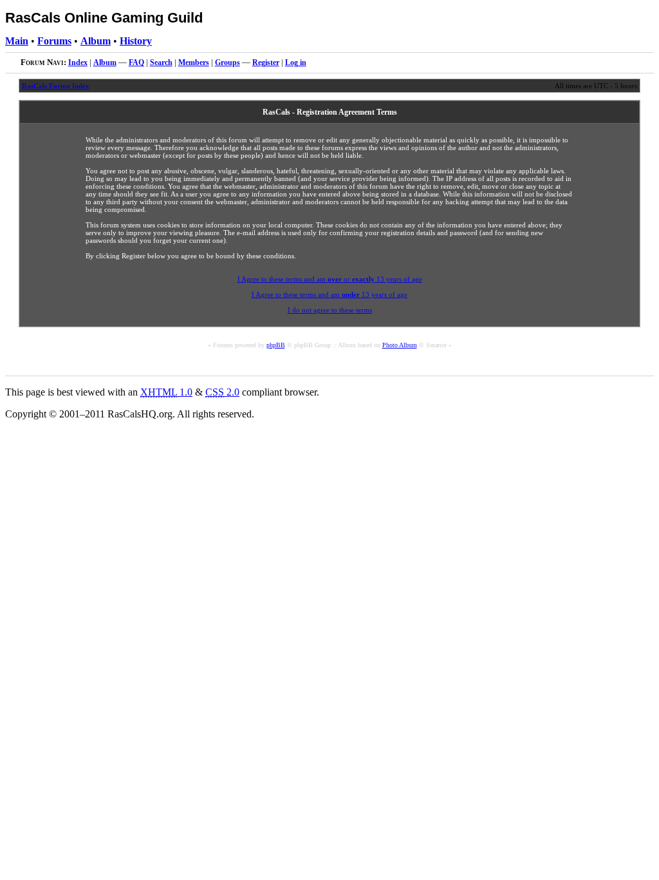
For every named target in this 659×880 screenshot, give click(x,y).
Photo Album (399, 345)
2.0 (222, 392)
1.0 (166, 392)
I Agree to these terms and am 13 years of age (329, 294)
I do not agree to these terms (330, 310)
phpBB (275, 345)
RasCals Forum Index (55, 86)
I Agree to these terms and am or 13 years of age (329, 279)
